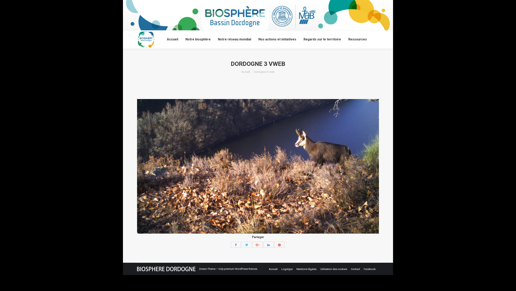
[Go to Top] (509, 284)
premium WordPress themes (240, 268)
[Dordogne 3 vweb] (258, 166)
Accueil (245, 71)
